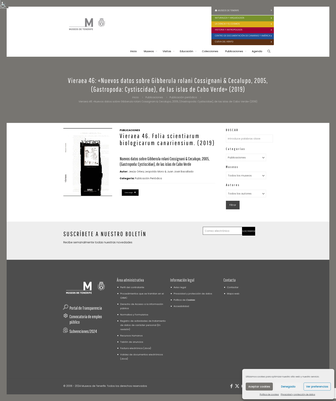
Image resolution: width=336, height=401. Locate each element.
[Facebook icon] (231, 387)
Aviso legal (180, 287)
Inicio (135, 97)
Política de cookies (269, 394)
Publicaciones (154, 97)
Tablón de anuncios (131, 342)
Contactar (233, 287)
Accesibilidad (181, 306)
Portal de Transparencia (85, 308)
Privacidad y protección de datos (298, 394)
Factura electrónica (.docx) (135, 348)
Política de (184, 300)
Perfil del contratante (132, 287)
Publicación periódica (183, 97)
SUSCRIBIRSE (248, 231)
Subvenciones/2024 (83, 331)
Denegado (288, 386)
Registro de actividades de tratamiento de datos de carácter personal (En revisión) (143, 325)
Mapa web (233, 293)
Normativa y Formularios (134, 314)
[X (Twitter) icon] (237, 387)
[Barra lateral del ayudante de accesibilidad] (4, 4)
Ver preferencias (317, 386)
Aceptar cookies (259, 386)
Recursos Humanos (131, 335)
